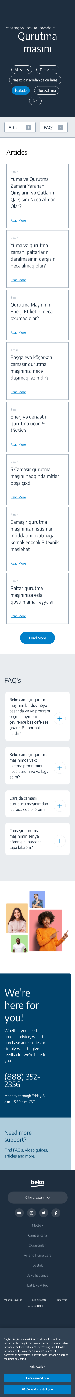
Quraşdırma (46, 90)
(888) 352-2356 (22, 1080)
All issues (22, 69)
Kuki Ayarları (37, 1366)
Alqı (35, 100)
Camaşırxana (37, 1235)
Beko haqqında (37, 1275)
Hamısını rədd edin (37, 1378)
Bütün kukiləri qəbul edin (37, 1389)
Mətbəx (37, 1225)
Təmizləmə (48, 69)
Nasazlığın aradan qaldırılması (35, 80)
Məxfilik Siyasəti (13, 1300)
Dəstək (37, 1265)
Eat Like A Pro (37, 1285)
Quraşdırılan (37, 1245)
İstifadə (21, 90)
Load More (37, 638)
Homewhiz (61, 1300)
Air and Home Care (37, 1255)
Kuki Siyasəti (38, 1300)
